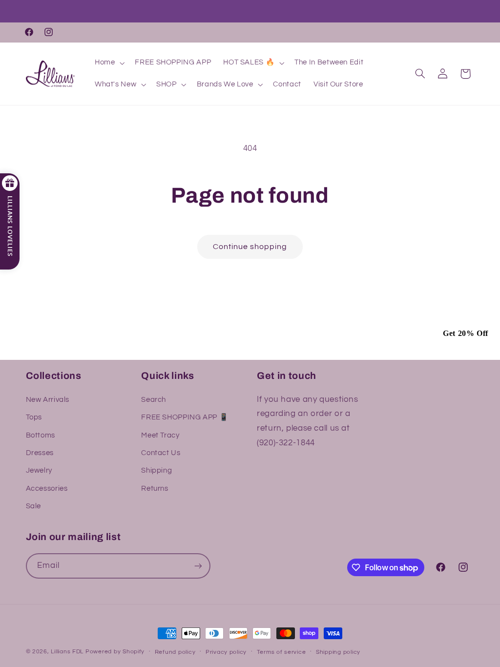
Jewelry (39, 470)
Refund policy (175, 652)
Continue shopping (250, 246)
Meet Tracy (160, 435)
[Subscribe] (198, 565)
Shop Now (198, 12)
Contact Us (160, 453)
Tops (34, 417)
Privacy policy (226, 652)
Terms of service (281, 652)
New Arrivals (48, 399)
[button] (108, 63)
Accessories (47, 488)
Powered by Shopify (115, 651)
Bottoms (40, 435)
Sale (34, 506)
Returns (154, 488)
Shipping (156, 470)
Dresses (40, 453)
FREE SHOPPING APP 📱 (184, 417)
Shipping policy (338, 652)
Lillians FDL (67, 651)
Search (153, 399)
